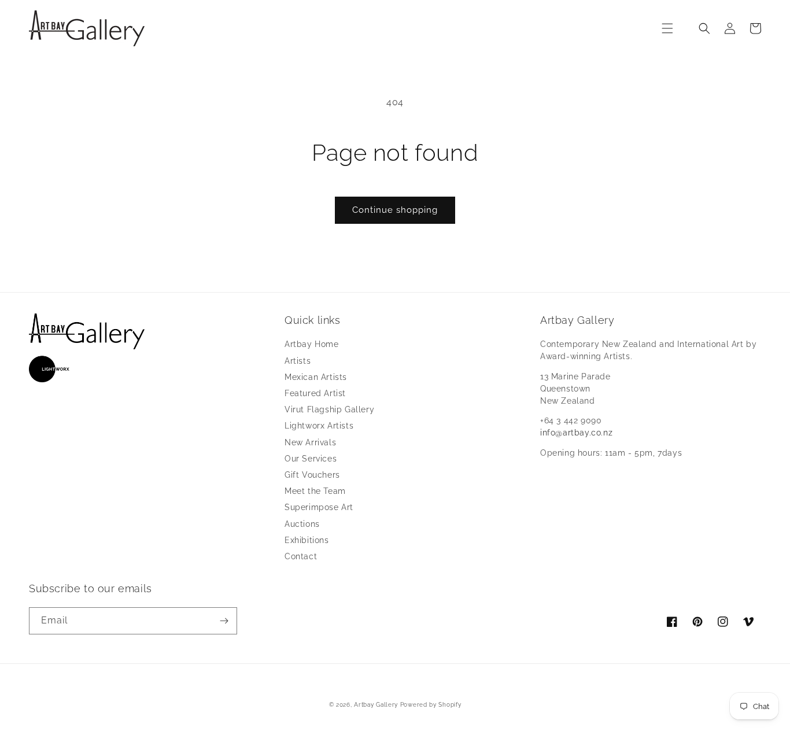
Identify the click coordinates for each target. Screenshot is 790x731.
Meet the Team (315, 491)
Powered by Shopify (431, 705)
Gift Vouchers (312, 474)
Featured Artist (315, 393)
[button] (667, 28)
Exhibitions (307, 540)
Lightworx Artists (319, 425)
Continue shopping (395, 210)
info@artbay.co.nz (576, 432)
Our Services (311, 458)
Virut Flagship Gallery (329, 409)
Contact (301, 556)
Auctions (302, 524)
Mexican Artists (316, 377)
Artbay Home (312, 344)
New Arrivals (310, 442)
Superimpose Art (319, 507)
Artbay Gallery (376, 705)
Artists (298, 361)
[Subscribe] (224, 620)
